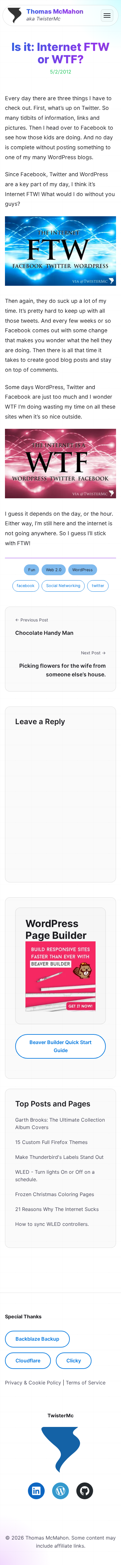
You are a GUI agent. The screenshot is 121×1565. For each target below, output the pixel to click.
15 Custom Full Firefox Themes (51, 1142)
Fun (31, 569)
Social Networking (63, 585)
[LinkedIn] (36, 1490)
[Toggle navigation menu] (107, 15)
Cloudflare (28, 1360)
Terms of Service (85, 1382)
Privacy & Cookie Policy (33, 1382)
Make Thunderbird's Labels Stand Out (59, 1157)
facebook (25, 585)
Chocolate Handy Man (44, 633)
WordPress (82, 569)
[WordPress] (60, 1490)
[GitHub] (84, 1490)
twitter (98, 585)
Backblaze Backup (37, 1339)
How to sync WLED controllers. (52, 1224)
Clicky (73, 1360)
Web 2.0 (53, 569)
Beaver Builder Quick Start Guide (60, 1046)
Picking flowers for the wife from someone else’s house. (62, 670)
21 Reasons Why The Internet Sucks (57, 1209)
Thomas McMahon (54, 11)
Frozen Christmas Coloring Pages (54, 1194)
